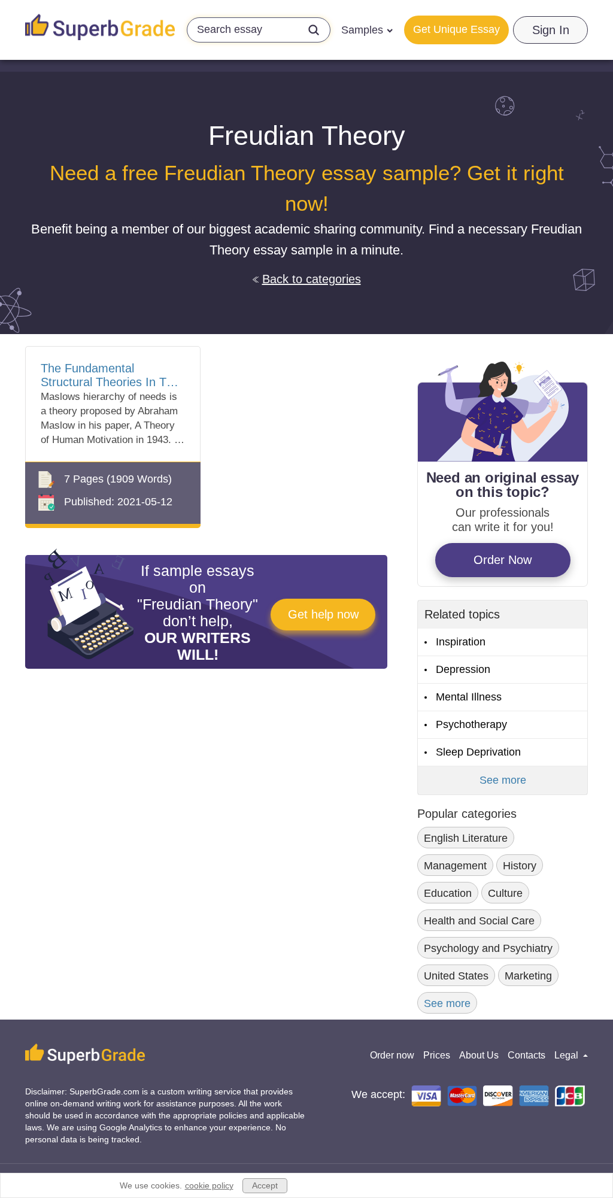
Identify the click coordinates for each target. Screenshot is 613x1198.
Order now (392, 1055)
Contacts (526, 1055)
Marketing (528, 976)
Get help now (323, 614)
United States (456, 976)
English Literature (466, 838)
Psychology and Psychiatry (488, 948)
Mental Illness (469, 697)
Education (448, 893)
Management (455, 866)
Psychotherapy (471, 724)
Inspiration (460, 642)
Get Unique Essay (456, 29)
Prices (436, 1055)
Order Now (503, 559)
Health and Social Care (479, 921)
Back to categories (311, 279)
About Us (479, 1055)
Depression (463, 669)
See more (503, 780)
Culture (505, 893)
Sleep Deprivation (478, 752)
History (519, 866)
